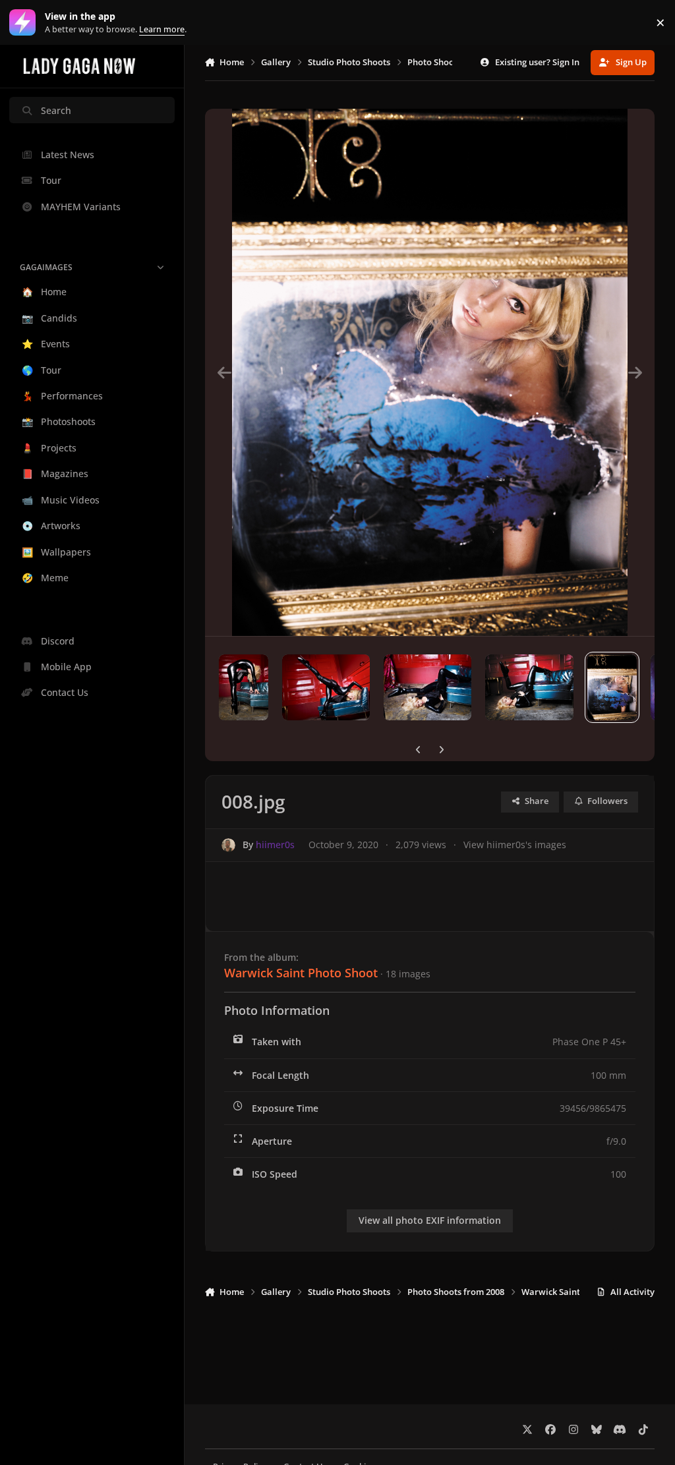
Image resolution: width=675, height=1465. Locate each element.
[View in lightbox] (430, 372)
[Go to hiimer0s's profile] (228, 845)
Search (56, 110)
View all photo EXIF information (430, 1220)
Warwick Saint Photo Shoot (301, 973)
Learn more (25, 22)
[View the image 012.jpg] (243, 687)
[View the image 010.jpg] (427, 687)
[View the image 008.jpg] (612, 687)
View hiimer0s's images (514, 844)
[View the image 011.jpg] (326, 687)
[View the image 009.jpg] (529, 687)
